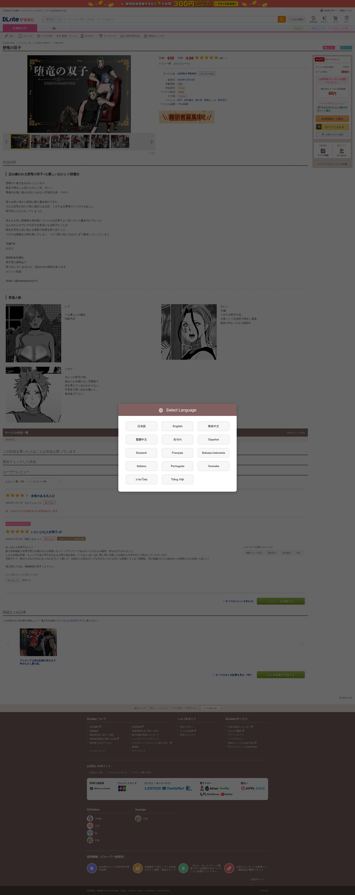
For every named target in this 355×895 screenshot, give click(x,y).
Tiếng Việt (177, 479)
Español (213, 439)
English (177, 426)
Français (177, 453)
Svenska (213, 466)
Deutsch (141, 453)
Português (177, 466)
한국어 (177, 439)
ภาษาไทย (141, 479)
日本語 (141, 426)
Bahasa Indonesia (213, 453)
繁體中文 (141, 439)
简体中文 (213, 426)
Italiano (141, 466)
